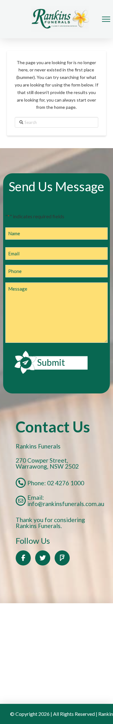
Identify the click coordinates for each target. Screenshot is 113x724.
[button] (106, 19)
